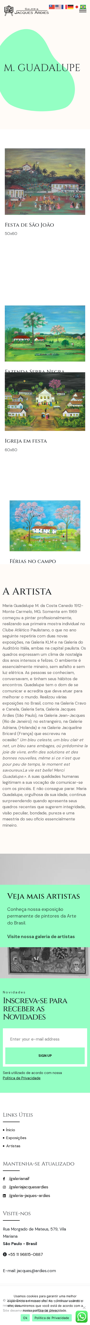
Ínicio (10, 1129)
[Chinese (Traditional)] (52, 6)
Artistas (13, 1145)
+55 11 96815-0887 (25, 1254)
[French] (64, 6)
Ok (25, 1318)
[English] (58, 6)
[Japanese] (77, 6)
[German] (71, 6)
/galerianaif (19, 1178)
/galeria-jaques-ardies (29, 1195)
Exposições (16, 1137)
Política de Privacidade (22, 1078)
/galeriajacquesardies (28, 1187)
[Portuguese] (83, 6)
